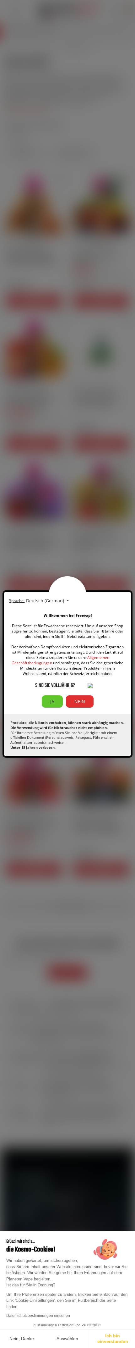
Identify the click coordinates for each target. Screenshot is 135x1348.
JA (52, 701)
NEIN (79, 701)
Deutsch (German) (45, 601)
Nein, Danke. (22, 1338)
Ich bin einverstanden (112, 1338)
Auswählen (67, 1338)
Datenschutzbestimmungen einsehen (38, 1315)
